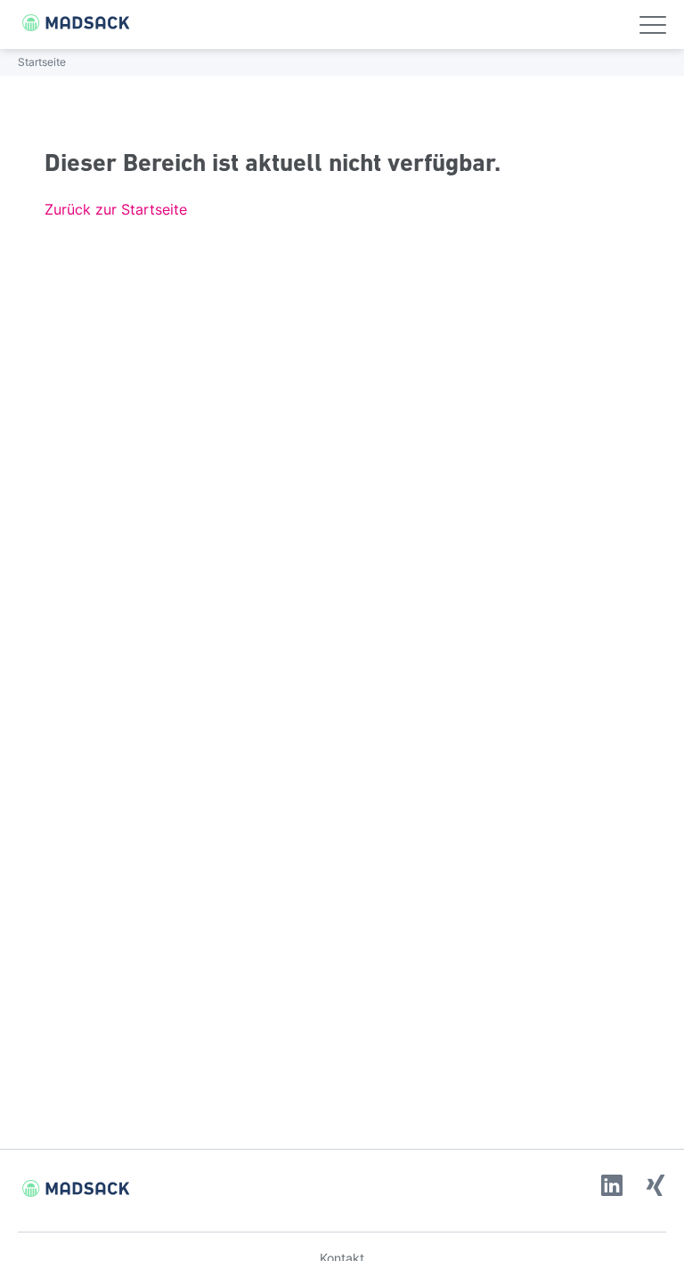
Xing (655, 1185)
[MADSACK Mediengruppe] (67, 22)
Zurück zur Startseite (116, 209)
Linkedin (612, 1185)
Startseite (42, 62)
